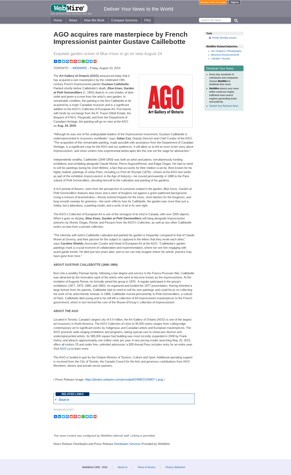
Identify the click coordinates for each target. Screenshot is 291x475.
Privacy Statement (175, 467)
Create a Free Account (213, 2)
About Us (122, 467)
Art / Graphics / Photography (226, 51)
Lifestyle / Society (220, 58)
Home (58, 20)
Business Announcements (225, 54)
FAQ (147, 20)
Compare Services (124, 20)
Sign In (234, 2)
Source (64, 399)
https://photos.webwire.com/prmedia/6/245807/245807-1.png (124, 379)
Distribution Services (127, 443)
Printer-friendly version (224, 37)
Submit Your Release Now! (223, 106)
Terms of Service (146, 467)
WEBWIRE (79, 68)
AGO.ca (65, 348)
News (73, 20)
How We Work (94, 20)
